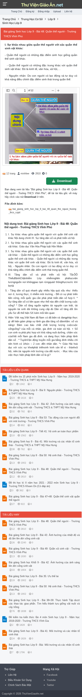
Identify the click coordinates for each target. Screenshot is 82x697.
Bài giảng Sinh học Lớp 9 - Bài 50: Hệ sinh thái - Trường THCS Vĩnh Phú (44, 457)
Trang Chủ (16, 11)
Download (64, 181)
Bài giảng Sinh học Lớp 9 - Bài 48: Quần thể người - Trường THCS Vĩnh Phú (44, 471)
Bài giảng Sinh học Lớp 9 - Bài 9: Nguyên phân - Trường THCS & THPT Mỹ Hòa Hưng (44, 392)
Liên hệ (68, 11)
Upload (57, 11)
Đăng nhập (44, 11)
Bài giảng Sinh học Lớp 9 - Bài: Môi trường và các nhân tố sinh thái (44, 646)
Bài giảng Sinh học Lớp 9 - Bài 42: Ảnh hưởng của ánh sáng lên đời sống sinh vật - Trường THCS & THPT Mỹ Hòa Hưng (44, 406)
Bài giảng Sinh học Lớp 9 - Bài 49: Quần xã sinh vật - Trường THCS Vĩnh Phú (44, 550)
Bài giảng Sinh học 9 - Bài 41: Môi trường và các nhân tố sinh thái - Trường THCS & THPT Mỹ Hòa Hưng (44, 443)
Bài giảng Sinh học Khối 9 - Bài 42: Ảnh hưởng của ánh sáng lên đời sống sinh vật (44, 564)
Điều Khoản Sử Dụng (19, 680)
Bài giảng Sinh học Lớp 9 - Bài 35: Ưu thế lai (34, 576)
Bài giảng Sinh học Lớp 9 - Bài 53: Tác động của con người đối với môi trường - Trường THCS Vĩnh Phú (44, 419)
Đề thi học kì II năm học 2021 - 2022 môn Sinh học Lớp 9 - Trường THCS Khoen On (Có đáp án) (44, 484)
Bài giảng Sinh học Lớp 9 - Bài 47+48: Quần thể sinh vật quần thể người (44, 498)
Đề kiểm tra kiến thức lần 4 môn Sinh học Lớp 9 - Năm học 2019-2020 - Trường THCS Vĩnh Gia (44, 619)
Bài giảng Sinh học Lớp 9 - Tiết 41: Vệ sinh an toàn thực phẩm (43, 431)
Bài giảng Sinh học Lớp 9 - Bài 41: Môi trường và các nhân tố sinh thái (44, 633)
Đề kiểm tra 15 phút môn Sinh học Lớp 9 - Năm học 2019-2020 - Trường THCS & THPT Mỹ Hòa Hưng (44, 378)
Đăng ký (30, 11)
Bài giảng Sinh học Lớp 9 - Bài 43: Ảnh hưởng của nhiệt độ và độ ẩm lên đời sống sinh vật (44, 537)
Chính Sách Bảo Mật (19, 685)
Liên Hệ (12, 674)
